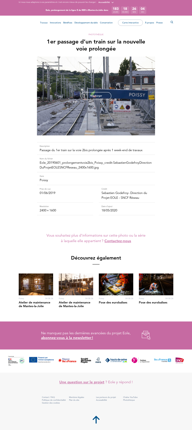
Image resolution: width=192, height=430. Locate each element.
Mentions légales (76, 397)
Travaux (44, 22)
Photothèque (96, 34)
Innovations (55, 22)
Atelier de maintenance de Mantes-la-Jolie (34, 304)
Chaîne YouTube (130, 397)
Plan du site (74, 400)
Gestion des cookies (51, 403)
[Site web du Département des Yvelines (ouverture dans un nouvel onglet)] (140, 361)
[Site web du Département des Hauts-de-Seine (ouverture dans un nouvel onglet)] (116, 361)
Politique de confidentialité (54, 400)
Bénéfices (67, 22)
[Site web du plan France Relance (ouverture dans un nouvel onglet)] (16, 361)
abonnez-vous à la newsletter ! (67, 338)
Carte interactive (130, 22)
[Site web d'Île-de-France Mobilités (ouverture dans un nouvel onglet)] (162, 361)
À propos (149, 22)
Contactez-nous (117, 241)
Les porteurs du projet (106, 397)
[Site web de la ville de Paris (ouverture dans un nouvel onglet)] (98, 361)
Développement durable (86, 22)
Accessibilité (104, 2)
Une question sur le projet (81, 382)
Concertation (106, 22)
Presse (159, 22)
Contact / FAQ (48, 397)
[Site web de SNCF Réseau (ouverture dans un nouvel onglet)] (179, 361)
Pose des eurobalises (113, 302)
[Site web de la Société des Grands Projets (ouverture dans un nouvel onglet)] (86, 361)
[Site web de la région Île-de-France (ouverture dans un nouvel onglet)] (67, 361)
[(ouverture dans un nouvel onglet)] (143, 335)
